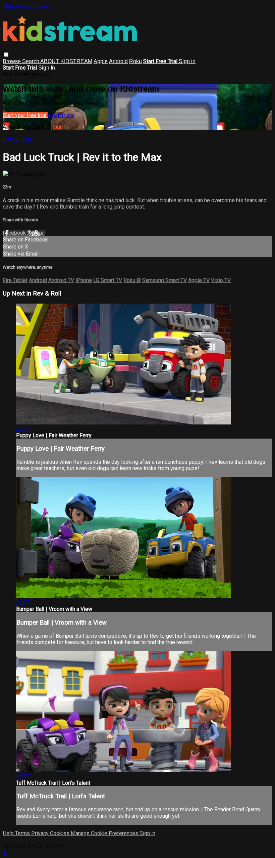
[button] (6, 54)
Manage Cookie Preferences (105, 833)
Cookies (60, 833)
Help (9, 833)
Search (31, 61)
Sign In (46, 68)
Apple (101, 61)
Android (118, 61)
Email (38, 233)
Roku (135, 61)
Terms (23, 833)
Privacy (40, 833)
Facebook (15, 233)
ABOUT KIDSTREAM (66, 61)
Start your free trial (25, 115)
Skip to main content (26, 6)
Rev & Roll (17, 139)
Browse (12, 61)
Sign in (187, 61)
